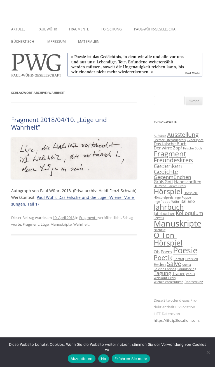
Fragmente (79, 29)
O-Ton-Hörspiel (168, 238)
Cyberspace (195, 140)
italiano (188, 201)
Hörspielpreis (163, 197)
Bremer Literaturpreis (170, 140)
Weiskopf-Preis (165, 278)
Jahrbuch (169, 207)
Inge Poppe (182, 197)
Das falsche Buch (170, 143)
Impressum (56, 41)
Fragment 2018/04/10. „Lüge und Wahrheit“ (59, 123)
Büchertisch (22, 41)
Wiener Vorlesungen (168, 282)
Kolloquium (189, 213)
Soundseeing (186, 269)
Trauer (178, 273)
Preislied (191, 259)
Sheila (186, 265)
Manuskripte (61, 224)
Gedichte (166, 172)
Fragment (31, 224)
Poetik (163, 257)
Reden (160, 264)
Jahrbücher (164, 213)
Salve (174, 264)
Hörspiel (168, 191)
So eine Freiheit (165, 269)
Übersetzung (193, 282)
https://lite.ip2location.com (176, 320)
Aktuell (18, 29)
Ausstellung (182, 135)
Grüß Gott (163, 181)
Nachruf (159, 230)
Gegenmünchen (172, 177)
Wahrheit (81, 224)
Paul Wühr (47, 29)
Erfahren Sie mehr (130, 358)
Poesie (185, 250)
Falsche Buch (192, 148)
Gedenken (168, 166)
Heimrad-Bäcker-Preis (170, 186)
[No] (208, 352)
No (103, 358)
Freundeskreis (173, 160)
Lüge (45, 224)
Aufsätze (160, 136)
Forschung (111, 29)
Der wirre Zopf (168, 148)
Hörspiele (191, 193)
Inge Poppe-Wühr (166, 202)
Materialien (88, 41)
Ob (157, 251)
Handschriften (187, 181)
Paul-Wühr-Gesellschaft (156, 29)
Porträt (179, 259)
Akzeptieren (82, 358)
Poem (166, 251)
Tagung (162, 273)
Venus (190, 274)
